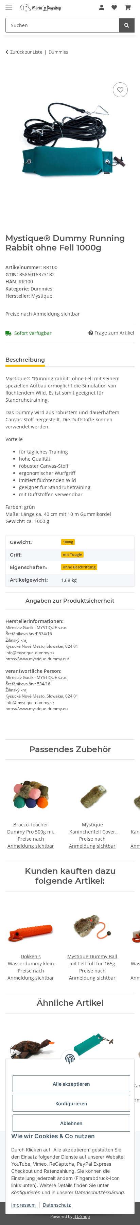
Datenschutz (57, 1205)
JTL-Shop (81, 1216)
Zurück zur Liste (26, 52)
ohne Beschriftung (79, 567)
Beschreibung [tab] (25, 360)
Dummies (41, 288)
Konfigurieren (71, 1103)
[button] (101, 7)
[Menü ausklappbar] (8, 4)
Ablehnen (71, 1123)
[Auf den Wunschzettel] (120, 89)
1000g (68, 542)
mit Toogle (72, 554)
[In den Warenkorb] (10, 73)
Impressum (23, 1205)
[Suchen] (127, 25)
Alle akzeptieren (71, 1084)
